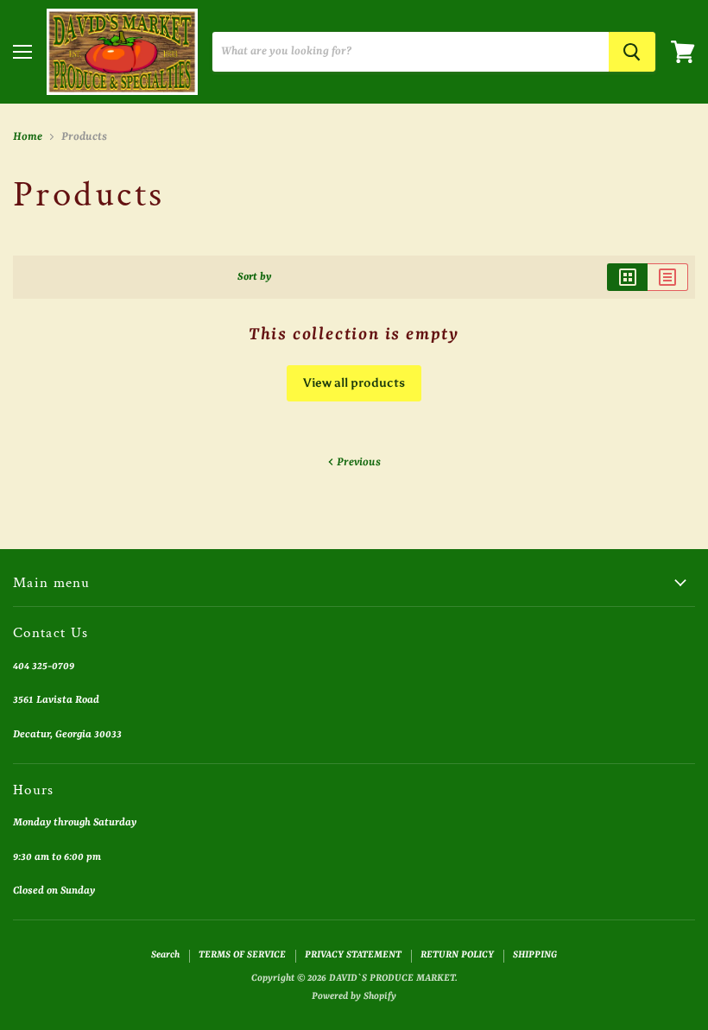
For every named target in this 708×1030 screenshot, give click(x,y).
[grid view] (627, 277)
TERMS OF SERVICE (242, 955)
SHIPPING (535, 955)
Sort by (254, 277)
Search (165, 955)
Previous (357, 462)
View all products (354, 383)
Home (27, 136)
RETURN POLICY (457, 955)
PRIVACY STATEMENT (353, 955)
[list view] (668, 277)
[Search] (632, 52)
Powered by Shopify (354, 996)
